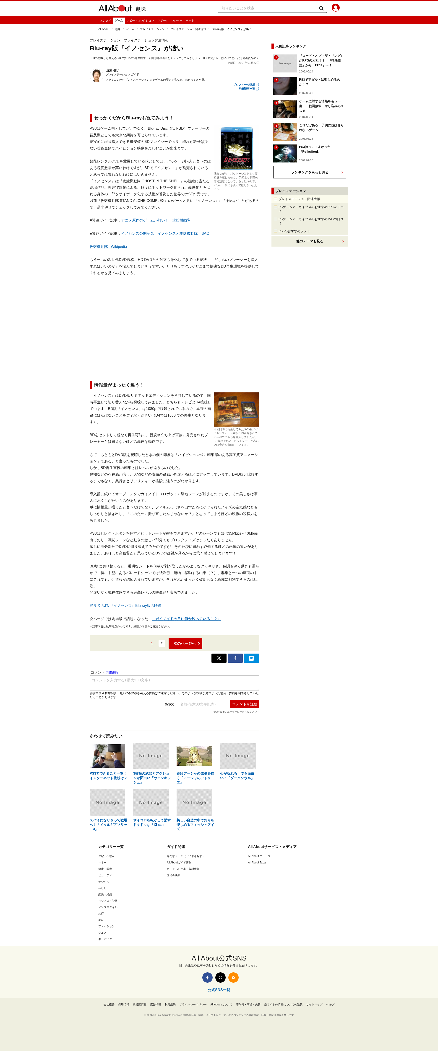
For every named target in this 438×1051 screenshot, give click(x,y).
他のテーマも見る (309, 241)
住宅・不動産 (106, 856)
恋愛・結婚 (105, 894)
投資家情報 (139, 1004)
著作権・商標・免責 (248, 1004)
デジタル (103, 881)
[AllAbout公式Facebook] (207, 977)
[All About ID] (336, 8)
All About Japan (257, 862)
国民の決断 (173, 875)
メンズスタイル (107, 907)
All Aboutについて (221, 1004)
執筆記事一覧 (247, 88)
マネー (102, 862)
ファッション (106, 926)
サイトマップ (314, 1004)
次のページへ (185, 643)
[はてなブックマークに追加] (251, 658)
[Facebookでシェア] (235, 658)
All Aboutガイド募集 (179, 862)
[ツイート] (219, 658)
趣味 (141, 9)
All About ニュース (259, 856)
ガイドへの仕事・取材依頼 (183, 869)
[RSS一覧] (233, 977)
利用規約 (170, 1004)
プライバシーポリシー (193, 1004)
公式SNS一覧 (219, 990)
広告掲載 (155, 1004)
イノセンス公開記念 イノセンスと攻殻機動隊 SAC (165, 233)
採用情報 (123, 1004)
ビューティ (105, 875)
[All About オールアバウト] (115, 9)
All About (103, 29)
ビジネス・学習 (107, 900)
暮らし (102, 888)
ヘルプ (330, 1004)
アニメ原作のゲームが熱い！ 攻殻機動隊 (155, 220)
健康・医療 (105, 869)
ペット (190, 20)
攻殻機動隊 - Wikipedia (108, 247)
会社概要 (109, 1004)
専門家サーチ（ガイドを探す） (186, 856)
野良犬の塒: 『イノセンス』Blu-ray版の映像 (126, 606)
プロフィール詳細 (244, 84)
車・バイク (105, 939)
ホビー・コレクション (140, 20)
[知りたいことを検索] (321, 8)
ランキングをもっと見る (310, 172)
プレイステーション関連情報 (188, 29)
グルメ (102, 932)
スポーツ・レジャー (170, 20)
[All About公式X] (220, 977)
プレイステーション (152, 29)
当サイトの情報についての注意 (283, 1004)
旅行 (101, 913)
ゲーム (119, 20)
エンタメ (105, 20)
